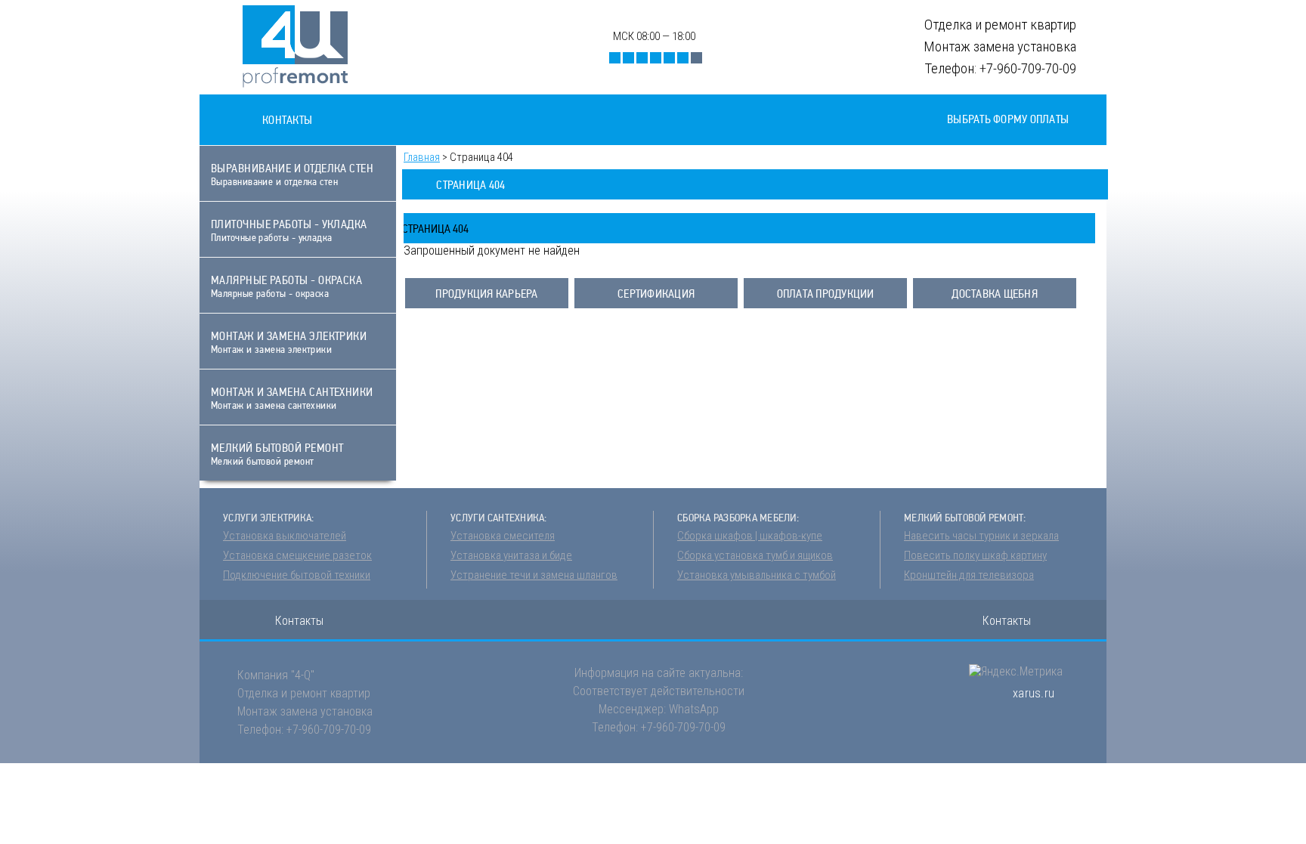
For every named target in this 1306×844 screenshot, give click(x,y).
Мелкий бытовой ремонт (277, 454)
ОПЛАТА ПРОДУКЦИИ (825, 293)
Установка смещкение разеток (297, 555)
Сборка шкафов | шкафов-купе (749, 536)
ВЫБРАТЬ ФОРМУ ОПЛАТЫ (1008, 119)
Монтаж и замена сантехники (292, 398)
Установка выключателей (284, 536)
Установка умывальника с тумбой (756, 575)
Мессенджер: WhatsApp (659, 709)
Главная (422, 157)
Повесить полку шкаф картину (975, 555)
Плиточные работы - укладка (289, 230)
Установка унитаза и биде (511, 555)
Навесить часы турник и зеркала (981, 536)
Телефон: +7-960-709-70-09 (304, 729)
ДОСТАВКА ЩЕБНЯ (995, 293)
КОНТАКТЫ (287, 120)
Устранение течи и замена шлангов (533, 575)
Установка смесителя (502, 536)
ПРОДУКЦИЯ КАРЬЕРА (486, 293)
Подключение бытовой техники (296, 575)
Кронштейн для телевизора (969, 575)
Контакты (299, 621)
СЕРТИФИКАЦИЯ (656, 293)
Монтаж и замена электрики (289, 342)
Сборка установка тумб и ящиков (755, 555)
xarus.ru (1033, 693)
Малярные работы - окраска (286, 286)
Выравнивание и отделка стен (292, 174)
